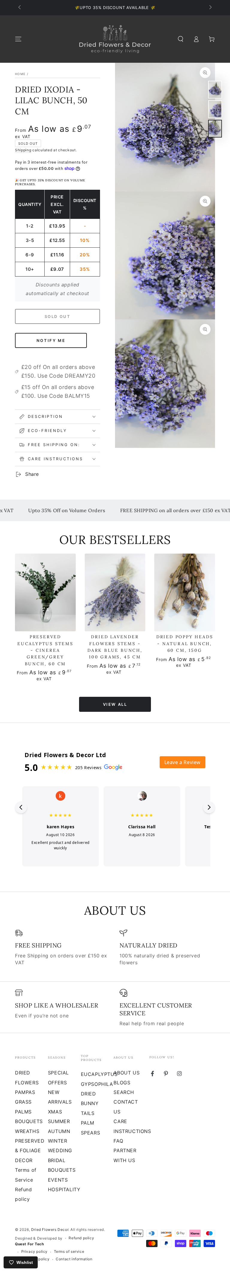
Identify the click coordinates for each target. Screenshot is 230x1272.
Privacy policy (34, 1251)
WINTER (57, 1141)
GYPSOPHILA (97, 1084)
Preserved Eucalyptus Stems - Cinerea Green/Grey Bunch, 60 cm (45, 650)
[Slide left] (20, 7)
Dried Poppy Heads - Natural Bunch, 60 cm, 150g (184, 643)
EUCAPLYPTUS (99, 1074)
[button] (180, 39)
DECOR (24, 1160)
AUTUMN (59, 1131)
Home (20, 74)
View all (115, 704)
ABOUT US (127, 1073)
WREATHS (27, 1131)
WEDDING (60, 1150)
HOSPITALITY (64, 1189)
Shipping (23, 150)
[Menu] (18, 39)
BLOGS (122, 1083)
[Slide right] (210, 7)
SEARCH (124, 1092)
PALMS (23, 1112)
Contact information (74, 1259)
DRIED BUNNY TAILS (90, 1103)
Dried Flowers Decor (49, 1229)
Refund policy (81, 1238)
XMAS (55, 1112)
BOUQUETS (29, 1121)
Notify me (51, 340)
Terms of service (69, 1251)
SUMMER (59, 1121)
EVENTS (58, 1180)
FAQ (118, 1141)
